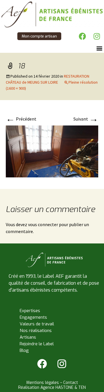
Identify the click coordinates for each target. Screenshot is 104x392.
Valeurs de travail (37, 324)
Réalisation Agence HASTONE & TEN (52, 387)
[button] (99, 48)
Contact (70, 382)
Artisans (28, 337)
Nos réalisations (36, 330)
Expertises (30, 311)
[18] (52, 151)
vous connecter (43, 224)
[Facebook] (82, 36)
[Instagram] (97, 36)
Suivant (85, 119)
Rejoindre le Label (37, 344)
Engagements (33, 317)
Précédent (21, 119)
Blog (24, 350)
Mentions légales (42, 382)
